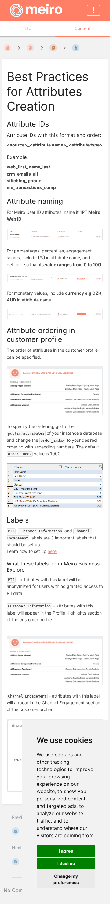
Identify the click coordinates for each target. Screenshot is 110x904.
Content (82, 28)
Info (27, 28)
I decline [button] (66, 863)
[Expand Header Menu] (93, 10)
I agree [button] (66, 850)
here (52, 551)
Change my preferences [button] (66, 879)
